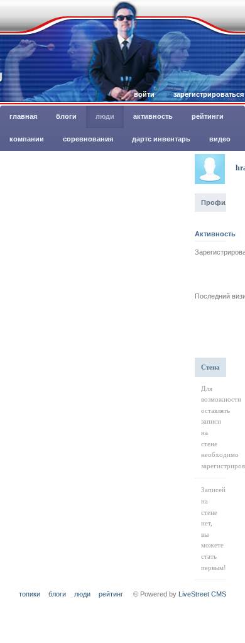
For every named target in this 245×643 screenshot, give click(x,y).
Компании (26, 139)
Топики (29, 594)
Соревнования (88, 139)
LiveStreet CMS (202, 594)
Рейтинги (208, 116)
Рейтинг (111, 594)
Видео (220, 139)
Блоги (66, 116)
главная (23, 116)
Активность (153, 116)
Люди (104, 116)
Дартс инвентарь (161, 139)
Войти (144, 94)
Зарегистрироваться (208, 94)
